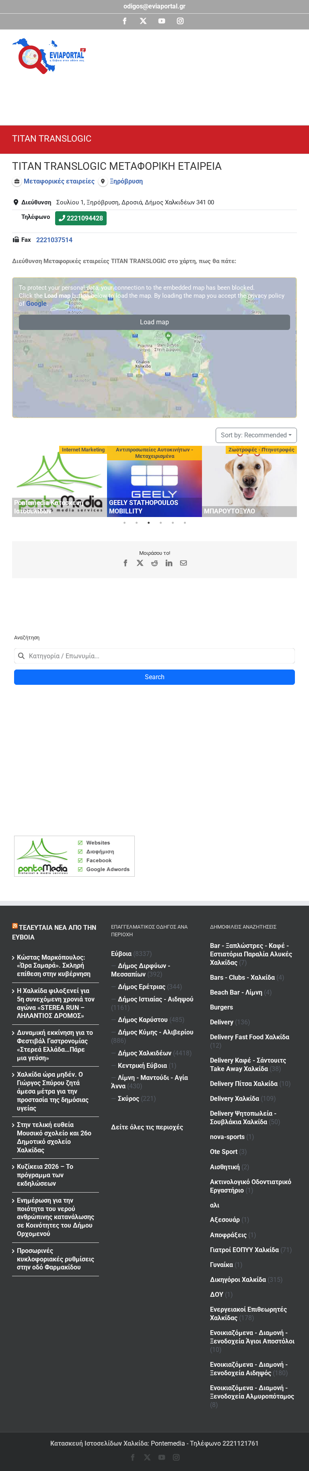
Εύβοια (121, 954)
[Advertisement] (158, 96)
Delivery (221, 1022)
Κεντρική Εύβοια (142, 1065)
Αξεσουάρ (225, 1220)
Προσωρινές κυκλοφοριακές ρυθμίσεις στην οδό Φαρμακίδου (55, 1259)
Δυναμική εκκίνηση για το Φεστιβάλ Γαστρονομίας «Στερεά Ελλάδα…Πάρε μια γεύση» (55, 1045)
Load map (154, 322)
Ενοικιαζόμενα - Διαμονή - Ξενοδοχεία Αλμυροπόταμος (252, 1392)
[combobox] (154, 655)
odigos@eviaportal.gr (154, 6)
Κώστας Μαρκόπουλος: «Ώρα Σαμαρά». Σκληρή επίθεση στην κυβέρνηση (54, 966)
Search (155, 677)
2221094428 (85, 218)
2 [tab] (136, 523)
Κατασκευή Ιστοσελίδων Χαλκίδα (99, 1443)
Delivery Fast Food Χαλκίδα (249, 1037)
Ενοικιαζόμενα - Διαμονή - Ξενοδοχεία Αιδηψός (249, 1369)
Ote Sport (223, 1152)
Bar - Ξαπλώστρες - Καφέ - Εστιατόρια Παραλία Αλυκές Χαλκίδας (251, 954)
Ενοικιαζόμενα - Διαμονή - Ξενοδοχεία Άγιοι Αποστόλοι (252, 1337)
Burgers (221, 1007)
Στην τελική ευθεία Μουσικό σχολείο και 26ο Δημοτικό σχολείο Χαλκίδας (54, 1137)
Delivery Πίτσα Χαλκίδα (244, 1084)
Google (36, 303)
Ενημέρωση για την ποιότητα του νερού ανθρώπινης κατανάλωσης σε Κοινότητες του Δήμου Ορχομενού (55, 1217)
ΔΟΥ (216, 1294)
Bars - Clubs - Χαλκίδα (242, 977)
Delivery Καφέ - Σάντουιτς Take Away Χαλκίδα (248, 1065)
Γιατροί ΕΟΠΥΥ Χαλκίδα (244, 1250)
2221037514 (54, 240)
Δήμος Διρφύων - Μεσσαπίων (140, 970)
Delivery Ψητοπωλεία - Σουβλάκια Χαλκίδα (243, 1118)
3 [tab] (148, 523)
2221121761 (240, 1443)
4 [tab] (161, 523)
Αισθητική (225, 1167)
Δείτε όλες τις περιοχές (147, 1127)
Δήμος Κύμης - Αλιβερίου (156, 1032)
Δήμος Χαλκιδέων (144, 1053)
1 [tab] (124, 523)
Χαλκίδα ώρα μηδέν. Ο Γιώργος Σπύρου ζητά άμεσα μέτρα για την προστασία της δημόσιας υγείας (53, 1091)
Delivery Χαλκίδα (234, 1098)
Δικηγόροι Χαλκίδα (238, 1280)
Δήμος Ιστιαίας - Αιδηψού (156, 999)
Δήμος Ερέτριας (141, 987)
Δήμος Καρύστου (143, 1020)
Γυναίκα (221, 1265)
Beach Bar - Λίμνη (236, 992)
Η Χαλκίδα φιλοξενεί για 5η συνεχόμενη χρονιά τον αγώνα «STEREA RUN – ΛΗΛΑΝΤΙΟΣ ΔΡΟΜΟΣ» (56, 1003)
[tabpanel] (59, 481)
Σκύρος (128, 1098)
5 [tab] (173, 523)
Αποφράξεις (228, 1235)
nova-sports (227, 1137)
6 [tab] (185, 523)
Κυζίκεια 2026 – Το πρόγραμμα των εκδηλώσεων (45, 1175)
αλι (214, 1205)
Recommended (254, 435)
